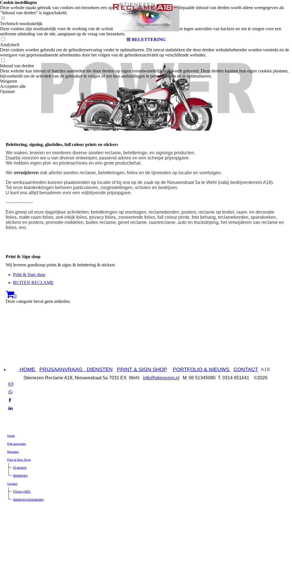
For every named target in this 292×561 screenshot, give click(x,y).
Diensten (13, 451)
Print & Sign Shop (19, 459)
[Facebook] (10, 400)
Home (11, 435)
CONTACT (246, 369)
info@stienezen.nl (161, 377)
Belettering (20, 475)
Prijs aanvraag (16, 443)
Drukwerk (20, 467)
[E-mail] (11, 384)
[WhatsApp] (11, 392)
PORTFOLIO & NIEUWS (202, 369)
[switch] (3, 60)
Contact (12, 483)
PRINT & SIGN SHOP (142, 369)
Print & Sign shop (29, 274)
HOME (27, 369)
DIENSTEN (100, 369)
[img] (146, 17)
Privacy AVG (22, 491)
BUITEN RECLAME (33, 282)
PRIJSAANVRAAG (63, 369)
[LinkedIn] (11, 408)
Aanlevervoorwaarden (28, 499)
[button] (146, 81)
